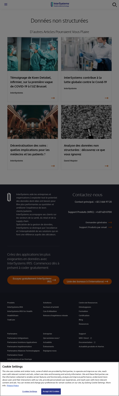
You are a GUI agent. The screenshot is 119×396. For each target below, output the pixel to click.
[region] (59, 379)
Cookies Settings (29, 391)
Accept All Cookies (51, 391)
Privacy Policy (13, 385)
